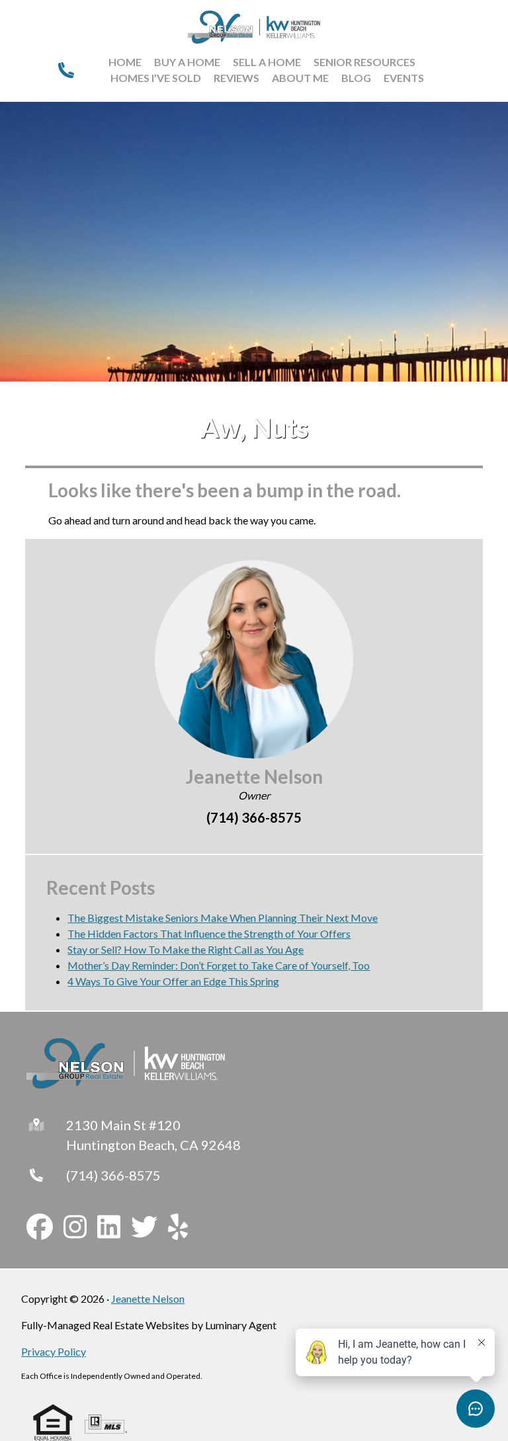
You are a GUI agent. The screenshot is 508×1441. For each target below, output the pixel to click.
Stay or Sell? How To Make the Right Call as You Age (185, 949)
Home (125, 62)
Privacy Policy (53, 1351)
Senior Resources (364, 62)
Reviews (236, 77)
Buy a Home (187, 62)
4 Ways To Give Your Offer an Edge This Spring (173, 981)
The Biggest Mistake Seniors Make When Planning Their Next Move (222, 917)
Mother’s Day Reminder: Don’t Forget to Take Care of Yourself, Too (218, 965)
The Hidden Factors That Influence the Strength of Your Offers (209, 933)
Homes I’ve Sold (155, 77)
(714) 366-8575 (113, 1175)
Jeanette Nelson (148, 1298)
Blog (356, 77)
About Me (300, 77)
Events (404, 77)
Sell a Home (267, 62)
